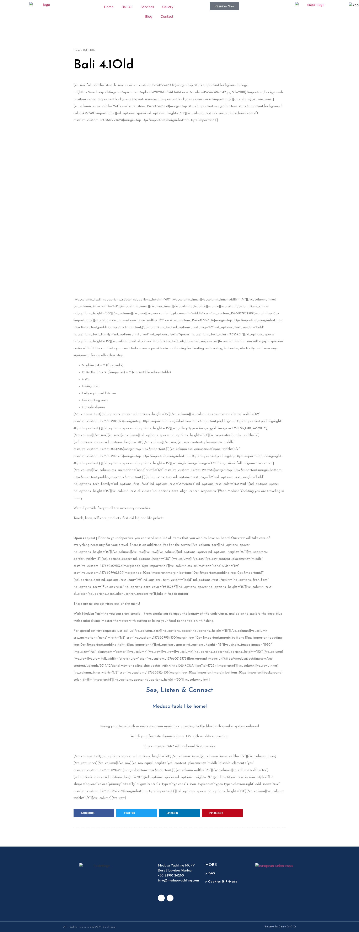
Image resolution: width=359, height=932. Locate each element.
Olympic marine (192, 269)
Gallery (167, 7)
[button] (94, 813)
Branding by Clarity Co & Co (280, 927)
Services (147, 7)
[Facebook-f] (170, 898)
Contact (167, 16)
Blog (148, 16)
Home (108, 7)
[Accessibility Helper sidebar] (354, 5)
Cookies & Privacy (222, 881)
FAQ (211, 873)
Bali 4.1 (127, 7)
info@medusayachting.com (178, 880)
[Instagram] (161, 898)
